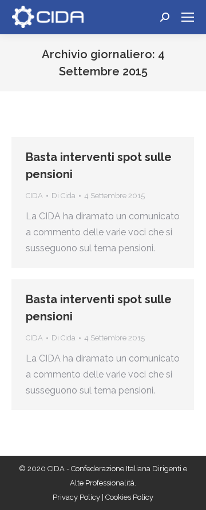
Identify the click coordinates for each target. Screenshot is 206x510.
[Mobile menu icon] (188, 17)
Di (64, 195)
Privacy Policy (77, 497)
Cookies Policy (129, 497)
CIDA (34, 195)
